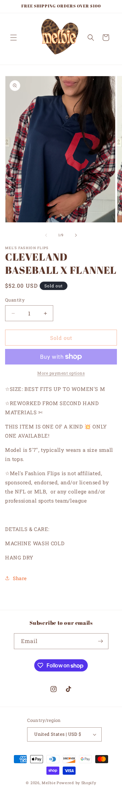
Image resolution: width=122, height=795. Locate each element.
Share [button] (20, 578)
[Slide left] (46, 235)
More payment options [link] (61, 373)
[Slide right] (75, 235)
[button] (13, 37)
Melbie (49, 782)
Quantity (15, 300)
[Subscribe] (100, 641)
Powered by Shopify (76, 782)
